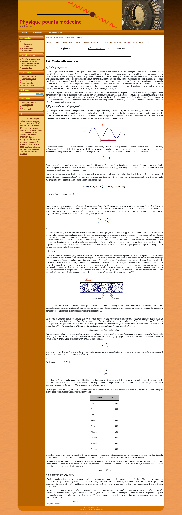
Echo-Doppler (27, 50)
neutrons (36, 121)
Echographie (27, 68)
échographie (26, 139)
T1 (21, 128)
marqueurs (26, 132)
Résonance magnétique (30, 63)
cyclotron (24, 137)
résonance (35, 126)
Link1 (86, 507)
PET (21, 151)
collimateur (31, 135)
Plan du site (37, 32)
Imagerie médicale (29, 79)
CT (38, 142)
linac (22, 147)
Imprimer (131, 42)
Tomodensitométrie (29, 61)
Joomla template (84, 513)
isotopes (35, 128)
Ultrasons (25, 42)
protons (28, 147)
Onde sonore (28, 44)
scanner (34, 132)
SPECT (22, 123)
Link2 (91, 507)
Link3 (96, 507)
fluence (29, 121)
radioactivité (32, 142)
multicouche (30, 123)
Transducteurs (27, 48)
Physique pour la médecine (50, 22)
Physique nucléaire (29, 77)
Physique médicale (29, 103)
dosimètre (23, 145)
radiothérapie (32, 119)
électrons (27, 128)
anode (22, 130)
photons (23, 125)
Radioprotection (28, 81)
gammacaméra (31, 130)
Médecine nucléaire (29, 66)
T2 (29, 125)
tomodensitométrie (33, 149)
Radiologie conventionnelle (32, 59)
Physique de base (28, 85)
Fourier (31, 137)
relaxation (33, 144)
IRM (37, 123)
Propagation (28, 46)
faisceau (22, 119)
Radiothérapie (27, 83)
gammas (23, 149)
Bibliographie (27, 109)
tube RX (27, 151)
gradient (22, 121)
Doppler (24, 142)
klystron (23, 153)
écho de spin (36, 139)
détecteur (36, 147)
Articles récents (27, 105)
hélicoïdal (23, 134)
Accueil (24, 32)
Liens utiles (26, 107)
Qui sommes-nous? (55, 32)
